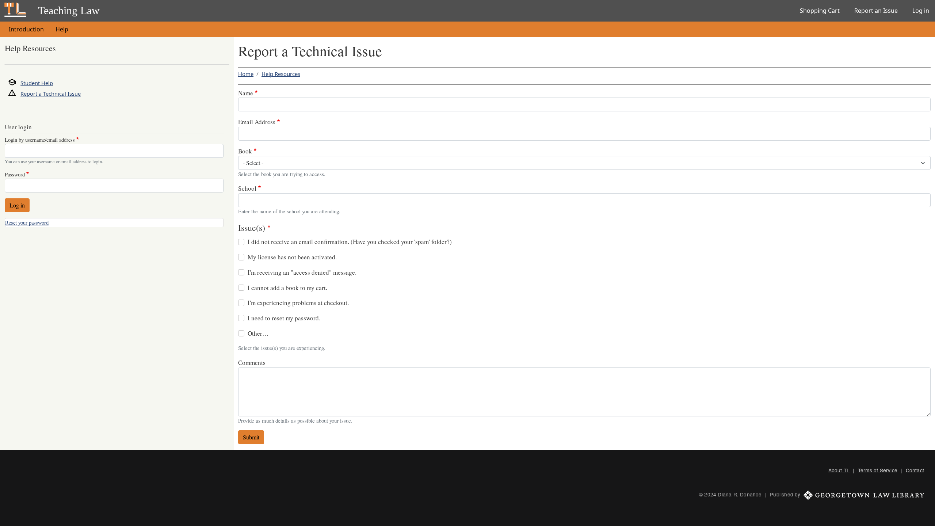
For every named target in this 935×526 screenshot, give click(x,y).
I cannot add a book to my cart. (287, 287)
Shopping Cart (820, 11)
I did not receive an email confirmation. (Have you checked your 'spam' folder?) (350, 241)
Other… (258, 333)
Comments (252, 362)
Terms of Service (877, 470)
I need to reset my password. (284, 318)
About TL (839, 470)
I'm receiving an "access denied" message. (302, 272)
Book (245, 151)
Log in (920, 11)
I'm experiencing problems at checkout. (298, 302)
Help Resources (281, 73)
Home (245, 73)
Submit (251, 437)
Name (245, 93)
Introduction (26, 29)
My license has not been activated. (292, 257)
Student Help (36, 83)
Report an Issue (876, 11)
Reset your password (27, 222)
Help (62, 29)
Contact (915, 470)
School (247, 188)
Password (15, 174)
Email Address (256, 122)
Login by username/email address (40, 139)
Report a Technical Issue (50, 93)
